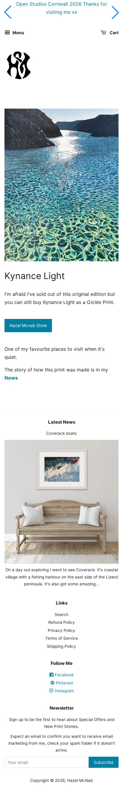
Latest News (61, 422)
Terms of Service (61, 638)
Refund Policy (61, 622)
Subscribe (103, 762)
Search (61, 614)
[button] (7, 12)
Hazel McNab (80, 780)
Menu (18, 32)
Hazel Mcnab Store (28, 325)
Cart (114, 32)
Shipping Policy (61, 646)
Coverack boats (61, 433)
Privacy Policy (61, 630)
